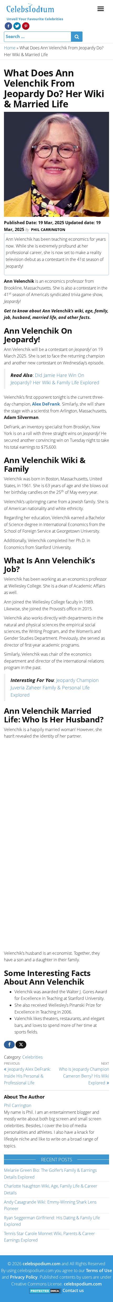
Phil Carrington (48, 229)
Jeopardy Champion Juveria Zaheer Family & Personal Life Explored (55, 687)
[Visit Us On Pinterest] (25, 25)
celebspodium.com (41, 1264)
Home (10, 48)
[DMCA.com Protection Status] (45, 1290)
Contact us (73, 1290)
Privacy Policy (24, 1277)
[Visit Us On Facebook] (8, 25)
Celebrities (32, 1057)
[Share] (9, 1044)
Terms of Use (99, 1270)
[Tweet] (21, 1044)
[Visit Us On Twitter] (17, 25)
